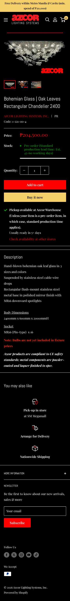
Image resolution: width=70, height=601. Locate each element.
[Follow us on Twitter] (14, 555)
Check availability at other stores (32, 239)
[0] (62, 19)
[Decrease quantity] (24, 170)
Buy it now (35, 197)
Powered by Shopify (16, 592)
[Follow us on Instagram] (21, 555)
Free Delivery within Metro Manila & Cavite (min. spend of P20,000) (35, 5)
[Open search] (47, 20)
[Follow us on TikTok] (36, 555)
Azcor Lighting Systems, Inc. (26, 116)
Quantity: (11, 170)
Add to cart (35, 185)
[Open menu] (6, 19)
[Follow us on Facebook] (6, 555)
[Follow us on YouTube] (29, 555)
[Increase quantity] (45, 170)
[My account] (55, 20)
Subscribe (17, 523)
